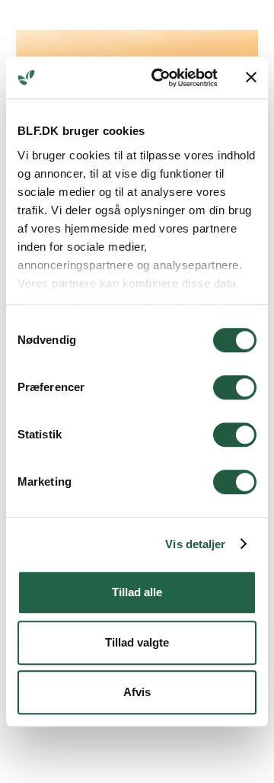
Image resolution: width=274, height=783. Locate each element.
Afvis (137, 691)
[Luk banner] (251, 77)
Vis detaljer (195, 544)
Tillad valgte (137, 642)
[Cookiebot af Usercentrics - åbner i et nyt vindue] (161, 78)
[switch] (234, 387)
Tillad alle (137, 592)
